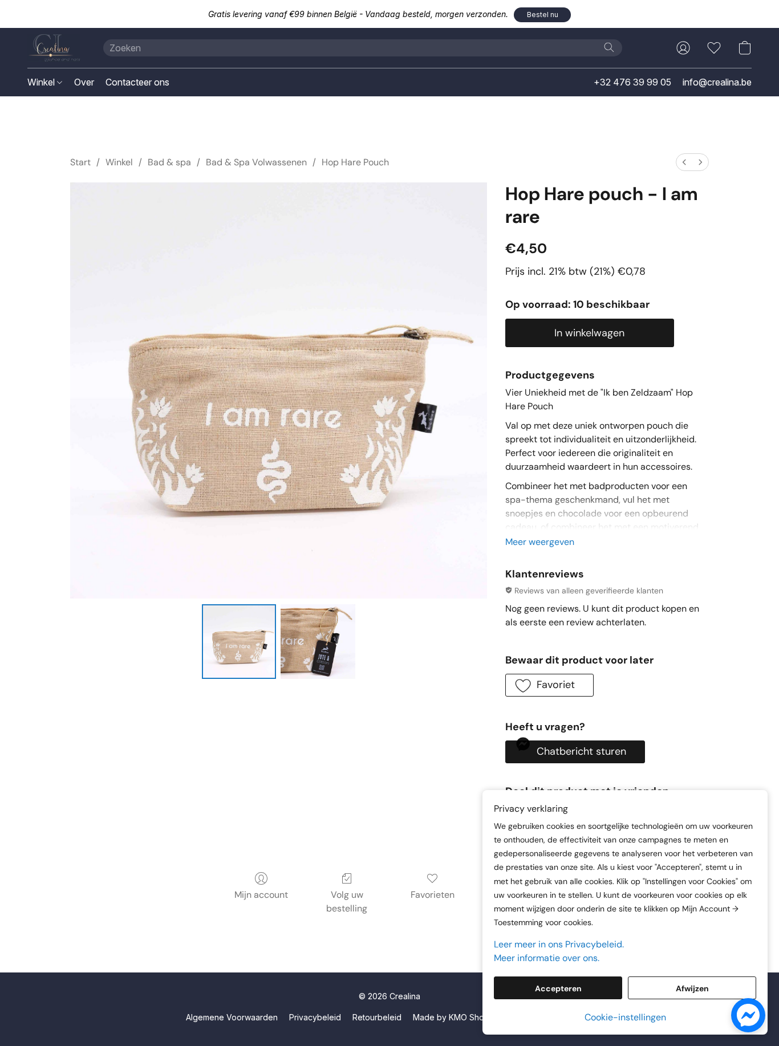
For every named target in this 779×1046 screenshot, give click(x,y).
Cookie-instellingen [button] (625, 1017)
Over (84, 82)
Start (80, 162)
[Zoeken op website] (609, 47)
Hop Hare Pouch (355, 162)
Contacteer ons (137, 82)
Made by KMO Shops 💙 (459, 1017)
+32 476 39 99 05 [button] (632, 82)
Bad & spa (169, 162)
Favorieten (433, 895)
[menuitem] (684, 162)
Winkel (42, 82)
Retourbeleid (376, 1017)
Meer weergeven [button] (539, 542)
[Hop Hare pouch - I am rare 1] (318, 641)
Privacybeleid (315, 1017)
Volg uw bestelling (346, 901)
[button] (542, 14)
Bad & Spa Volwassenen (256, 162)
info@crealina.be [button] (717, 82)
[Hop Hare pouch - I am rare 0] (239, 641)
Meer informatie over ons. (546, 958)
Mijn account (261, 895)
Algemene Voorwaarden (232, 1017)
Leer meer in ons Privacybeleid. (559, 944)
